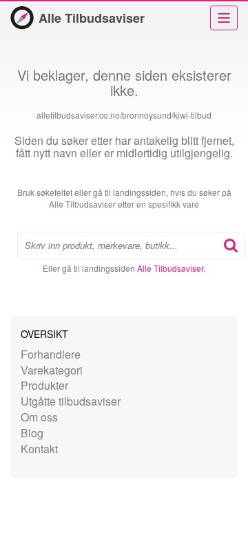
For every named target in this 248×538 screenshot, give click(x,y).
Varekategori (52, 370)
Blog (32, 433)
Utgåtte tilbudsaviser (71, 401)
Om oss (39, 417)
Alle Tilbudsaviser (92, 18)
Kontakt (39, 449)
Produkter (44, 385)
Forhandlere (51, 354)
